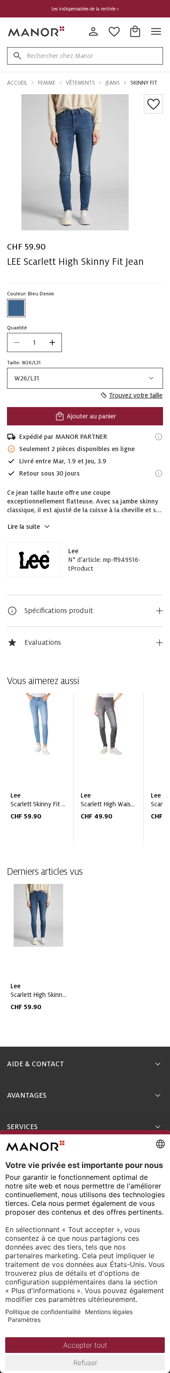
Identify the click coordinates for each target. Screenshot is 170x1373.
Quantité (17, 327)
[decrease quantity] (16, 342)
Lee (73, 551)
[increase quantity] (52, 342)
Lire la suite (23, 526)
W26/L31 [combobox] (26, 378)
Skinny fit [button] (143, 83)
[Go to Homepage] (36, 31)
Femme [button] (46, 83)
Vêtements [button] (80, 83)
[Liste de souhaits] (153, 103)
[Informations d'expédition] (158, 436)
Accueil (17, 83)
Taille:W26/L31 (24, 362)
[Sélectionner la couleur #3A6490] (16, 308)
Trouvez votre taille (136, 395)
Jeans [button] (112, 83)
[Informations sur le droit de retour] (158, 473)
